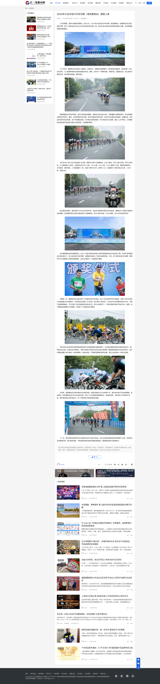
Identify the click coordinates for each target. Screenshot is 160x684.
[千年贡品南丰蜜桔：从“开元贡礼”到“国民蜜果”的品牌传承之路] (68, 653)
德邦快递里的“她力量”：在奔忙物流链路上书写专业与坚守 (44, 36)
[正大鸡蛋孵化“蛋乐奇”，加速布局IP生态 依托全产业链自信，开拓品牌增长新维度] (68, 547)
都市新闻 (57, 3)
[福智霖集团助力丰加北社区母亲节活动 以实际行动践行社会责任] (68, 583)
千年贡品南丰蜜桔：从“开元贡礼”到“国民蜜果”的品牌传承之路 (107, 648)
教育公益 (129, 3)
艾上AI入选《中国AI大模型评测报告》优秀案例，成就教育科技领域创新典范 (106, 524)
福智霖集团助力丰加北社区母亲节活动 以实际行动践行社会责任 (106, 579)
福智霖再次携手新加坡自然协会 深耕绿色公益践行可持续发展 (44, 19)
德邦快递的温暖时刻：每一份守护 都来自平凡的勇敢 (103, 630)
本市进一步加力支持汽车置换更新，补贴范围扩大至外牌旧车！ (83, 614)
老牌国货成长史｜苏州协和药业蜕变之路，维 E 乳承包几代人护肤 (44, 28)
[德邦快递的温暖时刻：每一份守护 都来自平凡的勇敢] (68, 635)
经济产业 (74, 3)
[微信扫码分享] (114, 464)
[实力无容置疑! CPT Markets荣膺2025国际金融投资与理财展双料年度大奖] (31, 65)
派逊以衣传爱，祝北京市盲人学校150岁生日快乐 (101, 560)
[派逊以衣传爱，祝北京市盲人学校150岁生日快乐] (68, 565)
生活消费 (113, 3)
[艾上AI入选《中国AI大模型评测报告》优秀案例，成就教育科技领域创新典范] (68, 529)
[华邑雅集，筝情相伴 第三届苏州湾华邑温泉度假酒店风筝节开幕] (68, 510)
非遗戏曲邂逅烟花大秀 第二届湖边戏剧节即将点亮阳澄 (103, 487)
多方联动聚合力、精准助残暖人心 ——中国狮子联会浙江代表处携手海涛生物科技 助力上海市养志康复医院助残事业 (39, 45)
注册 (144, 3)
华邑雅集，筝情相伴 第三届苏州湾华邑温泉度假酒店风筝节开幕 (106, 506)
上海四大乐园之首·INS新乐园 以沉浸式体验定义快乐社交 (104, 596)
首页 (51, 3)
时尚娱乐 (121, 3)
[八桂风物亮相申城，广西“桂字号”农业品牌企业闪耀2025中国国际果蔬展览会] (31, 82)
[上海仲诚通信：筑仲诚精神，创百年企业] (31, 56)
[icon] (116, 676)
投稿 (149, 3)
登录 (139, 3)
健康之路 (98, 3)
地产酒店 (90, 3)
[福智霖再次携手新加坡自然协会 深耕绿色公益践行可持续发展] (31, 19)
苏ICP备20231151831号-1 (49, 676)
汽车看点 (105, 3)
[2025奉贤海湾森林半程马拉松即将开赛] (31, 99)
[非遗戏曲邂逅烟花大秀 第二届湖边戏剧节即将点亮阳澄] (68, 492)
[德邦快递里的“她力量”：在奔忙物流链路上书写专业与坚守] (31, 37)
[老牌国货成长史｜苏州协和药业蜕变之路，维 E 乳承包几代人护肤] (31, 28)
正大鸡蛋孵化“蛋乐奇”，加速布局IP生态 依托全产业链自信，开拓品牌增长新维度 (106, 542)
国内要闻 (65, 3)
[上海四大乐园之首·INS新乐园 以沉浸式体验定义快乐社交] (68, 602)
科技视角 (82, 3)
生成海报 (109, 464)
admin (59, 18)
